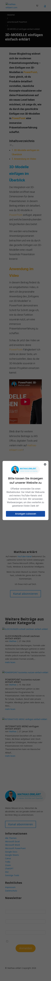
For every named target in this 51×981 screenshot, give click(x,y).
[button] (25, 514)
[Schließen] (45, 464)
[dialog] (25, 490)
